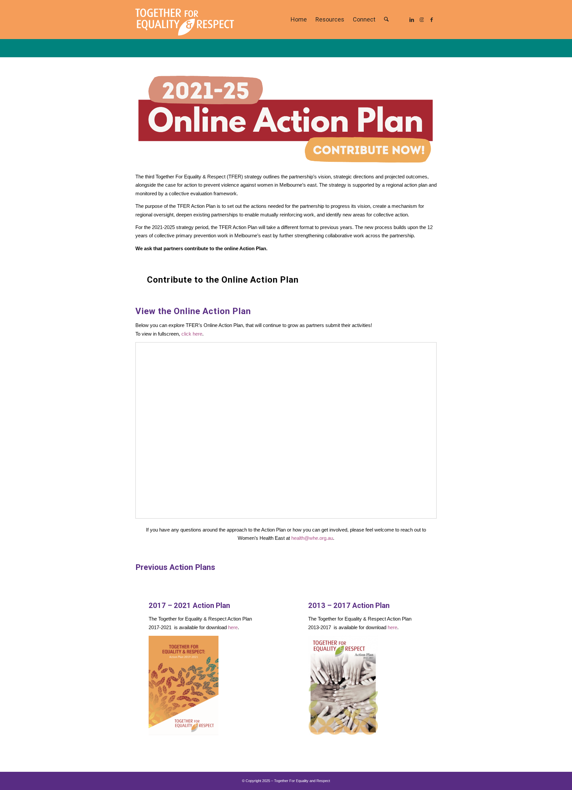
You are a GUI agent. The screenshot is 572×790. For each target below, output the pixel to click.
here (233, 627)
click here (191, 334)
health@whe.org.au (312, 538)
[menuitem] (298, 19)
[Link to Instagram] (422, 19)
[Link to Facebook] (432, 19)
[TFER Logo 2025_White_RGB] (184, 19)
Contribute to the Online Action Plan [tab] (223, 280)
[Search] (386, 19)
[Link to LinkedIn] (412, 19)
